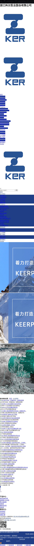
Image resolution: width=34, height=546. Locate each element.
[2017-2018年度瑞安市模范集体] (9, 439)
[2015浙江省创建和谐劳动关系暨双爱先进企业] (14, 467)
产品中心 (2, 107)
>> (0, 491)
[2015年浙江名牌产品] (6, 474)
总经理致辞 (3, 100)
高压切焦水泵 (4, 108)
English (2, 144)
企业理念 (2, 101)
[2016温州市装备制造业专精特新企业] (11, 450)
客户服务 (2, 137)
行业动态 (2, 133)
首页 (1, 94)
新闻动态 (2, 130)
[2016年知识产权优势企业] (8, 457)
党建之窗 (2, 105)
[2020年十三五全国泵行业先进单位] (10, 404)
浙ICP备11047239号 (10, 520)
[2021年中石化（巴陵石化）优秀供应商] (12, 400)
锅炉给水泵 (3, 116)
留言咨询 (19, 545)
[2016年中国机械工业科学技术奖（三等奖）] (13, 442)
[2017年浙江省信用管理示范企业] (10, 435)
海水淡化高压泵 (4, 123)
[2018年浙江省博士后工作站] (8, 414)
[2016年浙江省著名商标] (7, 464)
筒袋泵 (2, 126)
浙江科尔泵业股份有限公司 (21, 516)
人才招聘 (2, 135)
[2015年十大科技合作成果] (8, 471)
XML (4, 541)
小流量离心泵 (4, 128)
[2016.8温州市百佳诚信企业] (8, 453)
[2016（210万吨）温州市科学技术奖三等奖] (13, 446)
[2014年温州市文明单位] (7, 481)
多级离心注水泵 (4, 110)
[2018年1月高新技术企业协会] (9, 421)
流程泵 (2, 117)
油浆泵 (2, 114)
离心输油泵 (3, 112)
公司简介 (2, 98)
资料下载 (2, 138)
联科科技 (8, 518)
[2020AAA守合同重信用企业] (8, 407)
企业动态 (2, 131)
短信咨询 (11, 545)
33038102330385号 (10, 543)
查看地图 (28, 545)
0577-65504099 (22, 536)
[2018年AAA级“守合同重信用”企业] (10, 428)
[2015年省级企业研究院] (7, 478)
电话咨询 (2, 545)
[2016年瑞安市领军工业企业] (8, 460)
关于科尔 (2, 96)
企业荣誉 (2, 103)
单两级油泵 (3, 119)
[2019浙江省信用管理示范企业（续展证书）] (13, 411)
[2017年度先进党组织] (6, 432)
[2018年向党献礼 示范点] (7, 425)
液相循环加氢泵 (4, 124)
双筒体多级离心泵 (5, 121)
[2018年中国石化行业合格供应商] (10, 418)
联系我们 (2, 142)
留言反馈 (2, 140)
